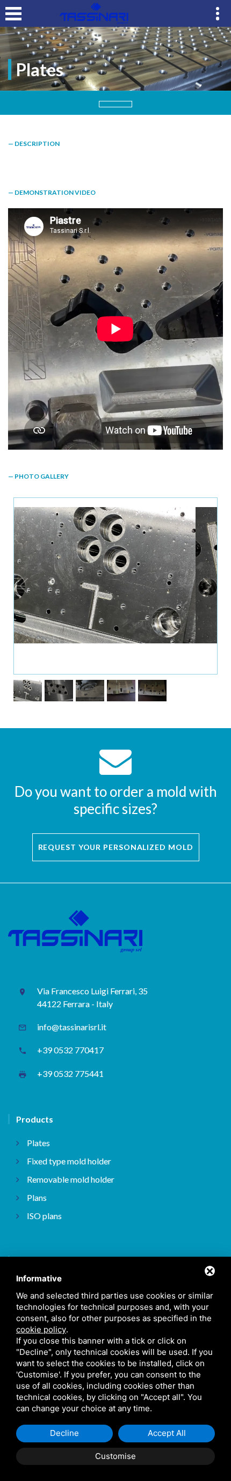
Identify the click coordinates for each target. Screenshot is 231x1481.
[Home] (94, 13)
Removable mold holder (70, 1179)
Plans (37, 1197)
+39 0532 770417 (70, 1050)
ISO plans (44, 1216)
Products (34, 1119)
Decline (64, 1433)
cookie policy (41, 1329)
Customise (115, 1456)
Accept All (167, 1433)
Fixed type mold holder (69, 1161)
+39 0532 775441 (70, 1073)
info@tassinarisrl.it (71, 1027)
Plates (38, 1143)
